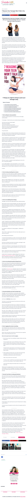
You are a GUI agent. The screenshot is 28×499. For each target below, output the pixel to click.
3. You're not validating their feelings (10, 106)
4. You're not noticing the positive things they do (12, 108)
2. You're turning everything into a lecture (11, 105)
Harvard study (9, 268)
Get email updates (21, 437)
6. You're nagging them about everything (11, 110)
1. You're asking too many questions (10, 104)
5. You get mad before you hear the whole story (12, 109)
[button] (23, 23)
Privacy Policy (22, 496)
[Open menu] (26, 2)
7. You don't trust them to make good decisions (12, 111)
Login (26, 454)
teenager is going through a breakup (8, 255)
